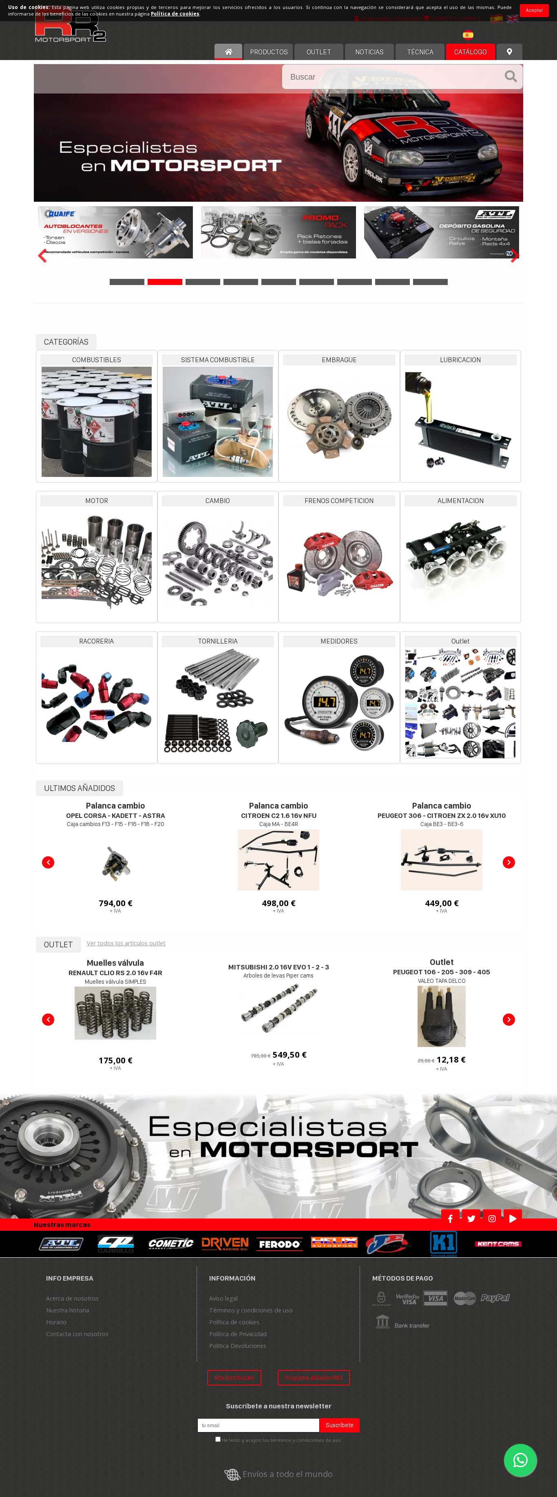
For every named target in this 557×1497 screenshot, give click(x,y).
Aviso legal (223, 1298)
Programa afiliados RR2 (314, 1377)
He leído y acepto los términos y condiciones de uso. (282, 1440)
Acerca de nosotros (72, 1298)
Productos (269, 52)
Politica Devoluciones (237, 1346)
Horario (56, 1322)
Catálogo (470, 52)
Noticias (369, 52)
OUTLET (319, 52)
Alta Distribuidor (234, 1377)
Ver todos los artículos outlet (126, 943)
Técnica (420, 52)
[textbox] (481, 35)
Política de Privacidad (238, 1334)
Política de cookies (234, 1322)
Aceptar (534, 10)
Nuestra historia (67, 1310)
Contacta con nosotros (77, 1334)
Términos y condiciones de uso (251, 1310)
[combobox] (481, 36)
